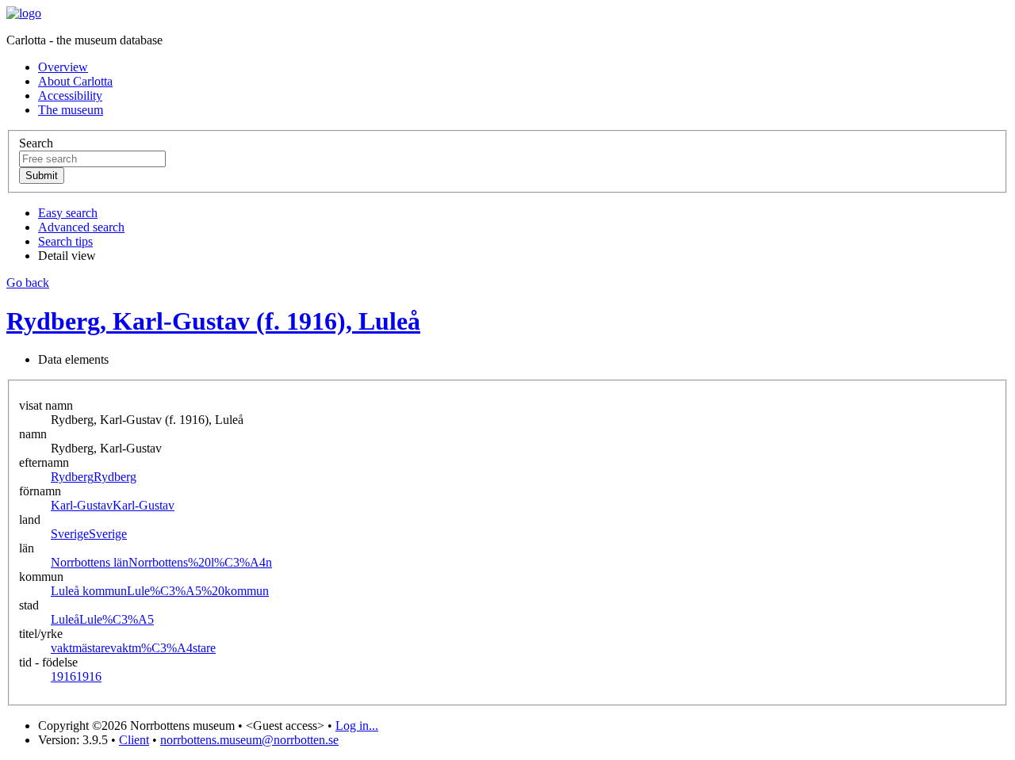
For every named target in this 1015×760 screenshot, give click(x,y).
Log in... (356, 725)
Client (134, 740)
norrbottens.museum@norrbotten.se (249, 740)
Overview (63, 67)
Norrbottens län (161, 562)
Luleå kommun (160, 591)
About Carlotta (75, 81)
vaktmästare (133, 648)
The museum (70, 109)
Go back (27, 282)
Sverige (89, 533)
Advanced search (81, 227)
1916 (76, 676)
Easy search (68, 213)
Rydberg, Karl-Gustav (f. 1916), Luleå (213, 321)
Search (36, 143)
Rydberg (93, 476)
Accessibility (70, 95)
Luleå (102, 619)
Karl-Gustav (112, 505)
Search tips (65, 241)
